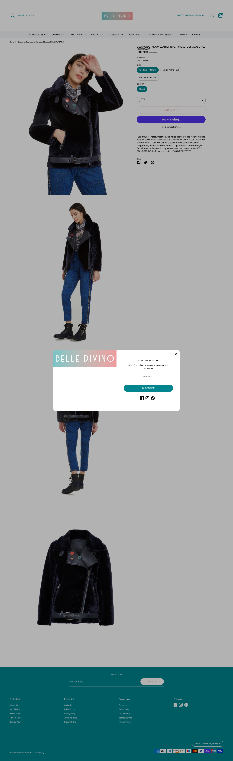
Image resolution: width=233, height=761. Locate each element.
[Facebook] (142, 398)
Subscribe (148, 388)
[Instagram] (147, 398)
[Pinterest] (153, 398)
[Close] (175, 353)
